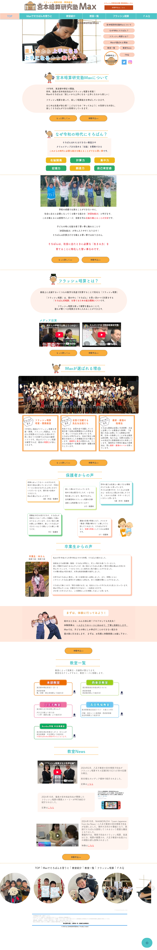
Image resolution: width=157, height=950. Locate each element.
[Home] (147, 943)
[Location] (74, 691)
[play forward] (153, 888)
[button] (98, 60)
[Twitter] (124, 62)
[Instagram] (130, 62)
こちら (91, 845)
